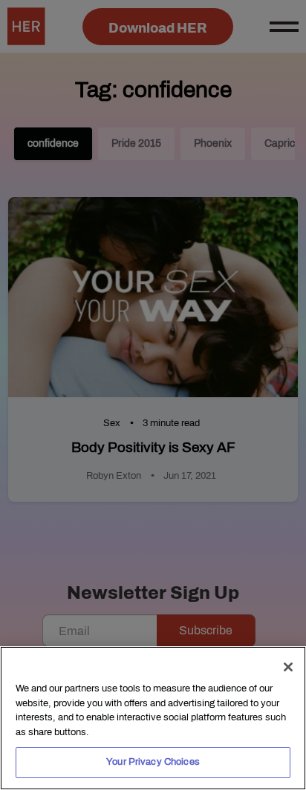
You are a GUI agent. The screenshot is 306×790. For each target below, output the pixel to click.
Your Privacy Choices (153, 762)
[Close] (288, 667)
